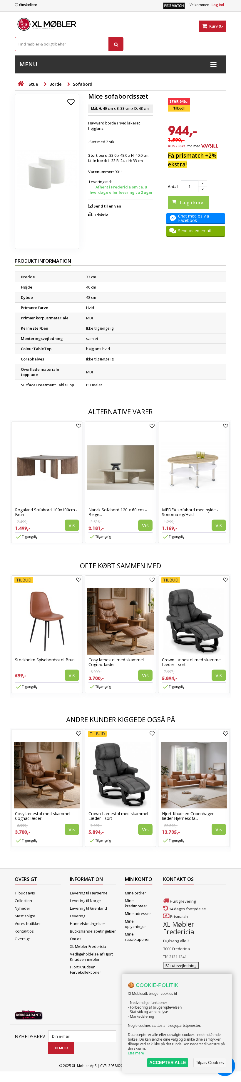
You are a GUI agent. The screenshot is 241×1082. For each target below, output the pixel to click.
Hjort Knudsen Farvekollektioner (85, 969)
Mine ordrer (135, 893)
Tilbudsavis (25, 893)
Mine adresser (138, 913)
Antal (173, 186)
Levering (77, 915)
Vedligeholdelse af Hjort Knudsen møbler (91, 956)
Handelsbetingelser (87, 923)
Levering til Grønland (88, 908)
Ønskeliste (28, 4)
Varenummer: (101, 171)
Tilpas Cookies (210, 1062)
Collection (23, 900)
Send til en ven (107, 206)
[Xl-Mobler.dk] (47, 24)
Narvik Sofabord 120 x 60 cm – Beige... (117, 512)
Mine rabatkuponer (137, 936)
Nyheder (22, 908)
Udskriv (100, 215)
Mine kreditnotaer (136, 903)
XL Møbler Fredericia (88, 946)
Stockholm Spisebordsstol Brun (45, 660)
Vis (71, 525)
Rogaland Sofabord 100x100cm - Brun (46, 512)
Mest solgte (25, 915)
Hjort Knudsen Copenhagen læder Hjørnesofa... (188, 816)
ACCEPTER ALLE (167, 1062)
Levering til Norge (85, 900)
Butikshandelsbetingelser (93, 931)
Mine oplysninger (135, 923)
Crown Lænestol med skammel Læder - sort (192, 662)
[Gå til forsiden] (20, 83)
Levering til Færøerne (89, 893)
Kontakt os (24, 931)
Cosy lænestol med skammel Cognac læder (116, 662)
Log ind (218, 4)
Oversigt (22, 938)
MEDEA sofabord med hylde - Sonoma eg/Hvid (190, 512)
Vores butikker (28, 923)
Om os (75, 938)
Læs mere (136, 1053)
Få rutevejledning (180, 965)
